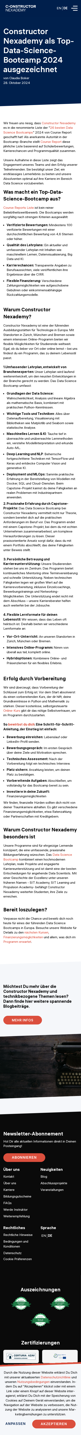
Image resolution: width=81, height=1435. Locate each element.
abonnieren (24, 1157)
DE (65, 8)
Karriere (9, 1190)
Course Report (50, 142)
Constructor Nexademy (59, 123)
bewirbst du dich (21, 724)
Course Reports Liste (18, 207)
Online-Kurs (11, 710)
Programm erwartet (17, 942)
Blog (43, 1176)
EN (59, 8)
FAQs (7, 1203)
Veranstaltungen (52, 1190)
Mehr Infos (22, 1020)
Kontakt (8, 1176)
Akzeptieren (54, 1424)
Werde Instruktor (15, 1209)
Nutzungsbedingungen (33, 1382)
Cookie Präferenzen (17, 1259)
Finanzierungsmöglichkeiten (23, 937)
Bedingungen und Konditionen (15, 1243)
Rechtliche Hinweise (18, 1235)
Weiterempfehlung (16, 1216)
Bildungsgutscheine (17, 1196)
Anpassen (15, 1423)
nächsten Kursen (36, 932)
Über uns (9, 1183)
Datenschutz (12, 1253)
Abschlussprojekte (53, 1183)
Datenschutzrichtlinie (56, 1377)
